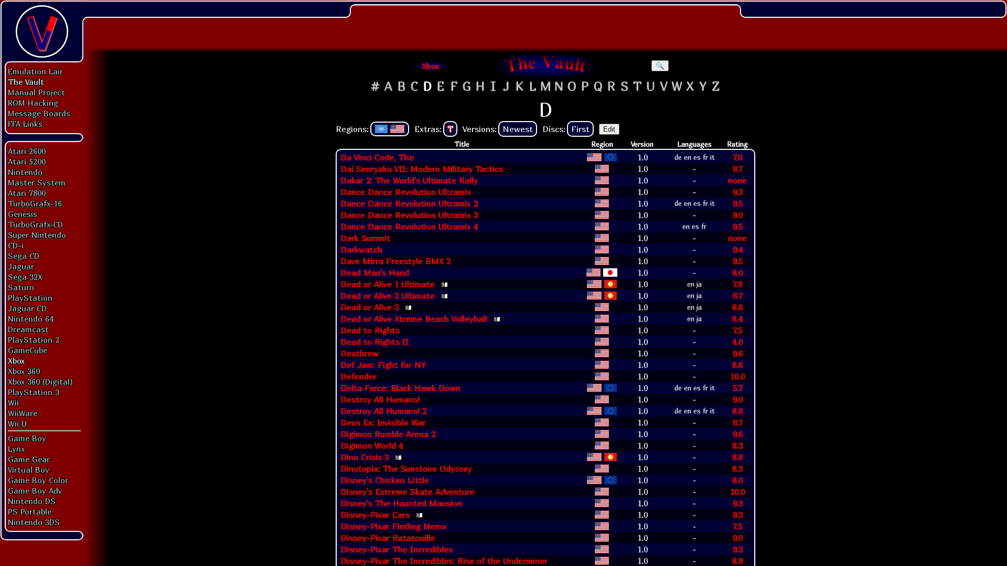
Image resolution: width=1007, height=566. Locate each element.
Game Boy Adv (34, 490)
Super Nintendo (37, 235)
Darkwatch (361, 249)
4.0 (737, 341)
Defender (358, 376)
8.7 (738, 169)
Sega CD (23, 255)
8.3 (737, 445)
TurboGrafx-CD (35, 224)
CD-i (16, 245)
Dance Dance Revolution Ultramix (405, 192)
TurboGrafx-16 (35, 203)
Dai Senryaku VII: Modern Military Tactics (421, 169)
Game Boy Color (38, 480)
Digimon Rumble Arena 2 (387, 434)
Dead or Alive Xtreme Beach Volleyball (413, 318)
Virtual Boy (28, 469)
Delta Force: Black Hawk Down (400, 388)
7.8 (737, 284)
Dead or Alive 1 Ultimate (387, 284)
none (737, 180)
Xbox (16, 360)
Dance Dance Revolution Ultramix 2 (409, 203)
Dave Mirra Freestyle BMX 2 (395, 261)
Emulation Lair (35, 71)
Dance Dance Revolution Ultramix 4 (409, 226)
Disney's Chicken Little (384, 480)
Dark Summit (365, 238)
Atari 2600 (27, 151)
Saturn (21, 287)
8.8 (737, 411)
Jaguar (21, 266)
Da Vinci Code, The (377, 157)
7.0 (737, 157)
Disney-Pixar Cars (375, 514)
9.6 (738, 353)
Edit (609, 129)
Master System (37, 182)
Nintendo (25, 172)
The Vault (26, 81)
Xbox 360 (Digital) (40, 381)
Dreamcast (28, 329)
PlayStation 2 (33, 339)
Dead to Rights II (374, 341)
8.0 (737, 272)
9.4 (738, 249)
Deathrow (359, 353)
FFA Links (25, 123)
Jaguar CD (27, 308)
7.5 (737, 330)
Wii (13, 402)
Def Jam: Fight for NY (383, 365)
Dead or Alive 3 (369, 307)
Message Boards (39, 113)
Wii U (17, 423)
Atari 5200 (27, 161)
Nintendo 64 (30, 318)
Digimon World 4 (371, 445)
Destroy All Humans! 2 (383, 411)
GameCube (27, 350)
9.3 (738, 192)
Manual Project (36, 92)
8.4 (737, 318)
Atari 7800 (27, 193)
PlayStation (30, 297)
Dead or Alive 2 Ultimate (387, 295)
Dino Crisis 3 (364, 457)
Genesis (22, 214)
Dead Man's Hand (374, 272)
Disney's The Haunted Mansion (401, 503)
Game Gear (29, 459)
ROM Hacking (33, 102)
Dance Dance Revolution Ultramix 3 (409, 215)
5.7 (738, 388)
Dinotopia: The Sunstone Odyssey (406, 468)
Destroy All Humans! (380, 399)
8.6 (737, 307)
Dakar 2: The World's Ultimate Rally (409, 180)
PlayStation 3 (33, 392)
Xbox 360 (24, 371)
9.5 (738, 203)
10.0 (737, 376)
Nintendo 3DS (34, 522)
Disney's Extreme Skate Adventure (407, 491)
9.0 (738, 215)
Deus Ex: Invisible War (383, 422)
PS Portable (29, 511)
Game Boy (27, 438)
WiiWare (22, 413)
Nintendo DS (32, 501)
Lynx (16, 448)
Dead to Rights (370, 330)
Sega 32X (25, 276)
